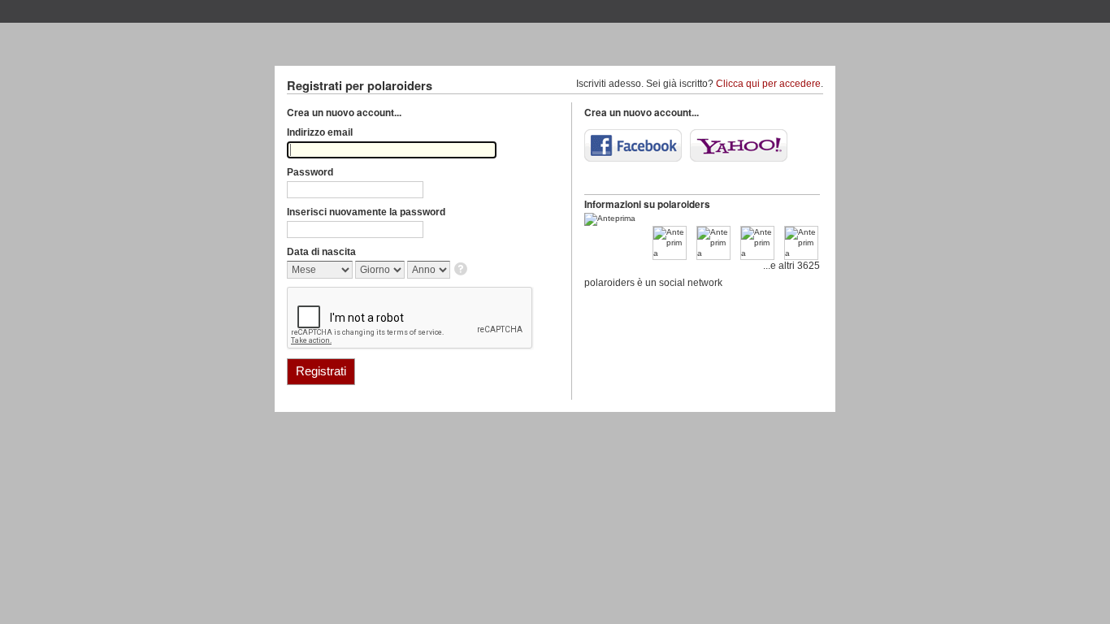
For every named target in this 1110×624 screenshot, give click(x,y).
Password (310, 172)
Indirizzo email (320, 132)
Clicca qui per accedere (768, 83)
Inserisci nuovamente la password (366, 212)
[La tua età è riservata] (462, 270)
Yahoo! (738, 145)
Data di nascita (321, 252)
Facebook (633, 145)
